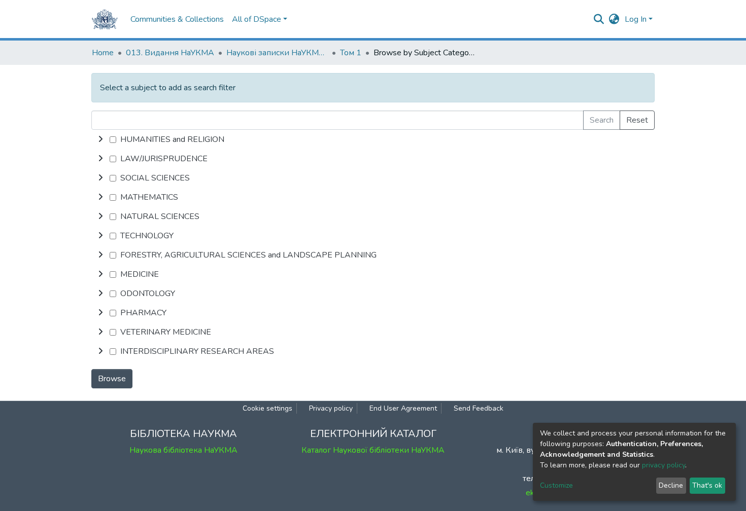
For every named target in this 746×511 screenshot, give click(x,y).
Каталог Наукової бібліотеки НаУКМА (373, 450)
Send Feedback (478, 408)
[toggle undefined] (100, 139)
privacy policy (663, 465)
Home (103, 52)
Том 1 (350, 52)
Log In (636, 19)
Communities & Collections (177, 19)
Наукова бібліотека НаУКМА (183, 450)
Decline (671, 485)
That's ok (707, 485)
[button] (614, 19)
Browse (112, 378)
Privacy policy (331, 408)
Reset (637, 120)
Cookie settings (267, 408)
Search (602, 120)
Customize (556, 485)
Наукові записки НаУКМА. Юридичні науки (277, 52)
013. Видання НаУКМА (170, 52)
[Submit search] (599, 19)
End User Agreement (403, 408)
